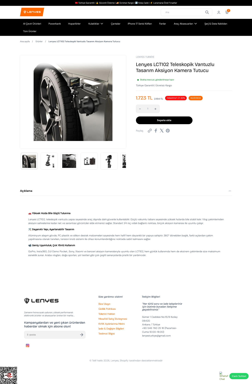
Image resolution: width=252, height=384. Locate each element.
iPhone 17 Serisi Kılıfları (140, 23)
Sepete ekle (164, 120)
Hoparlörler (74, 23)
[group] (29, 161)
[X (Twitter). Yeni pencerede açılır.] (162, 130)
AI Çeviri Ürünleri (32, 23)
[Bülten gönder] (81, 335)
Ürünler (39, 41)
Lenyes (115, 360)
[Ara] (207, 12)
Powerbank (55, 23)
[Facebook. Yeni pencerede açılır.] (156, 130)
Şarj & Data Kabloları (216, 23)
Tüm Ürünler (29, 31)
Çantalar (115, 23)
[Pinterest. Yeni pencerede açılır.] (168, 130)
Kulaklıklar (93, 23)
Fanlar (162, 23)
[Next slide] (121, 102)
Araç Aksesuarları (183, 23)
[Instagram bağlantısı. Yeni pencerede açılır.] (27, 345)
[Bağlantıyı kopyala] (150, 130)
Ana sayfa (25, 41)
